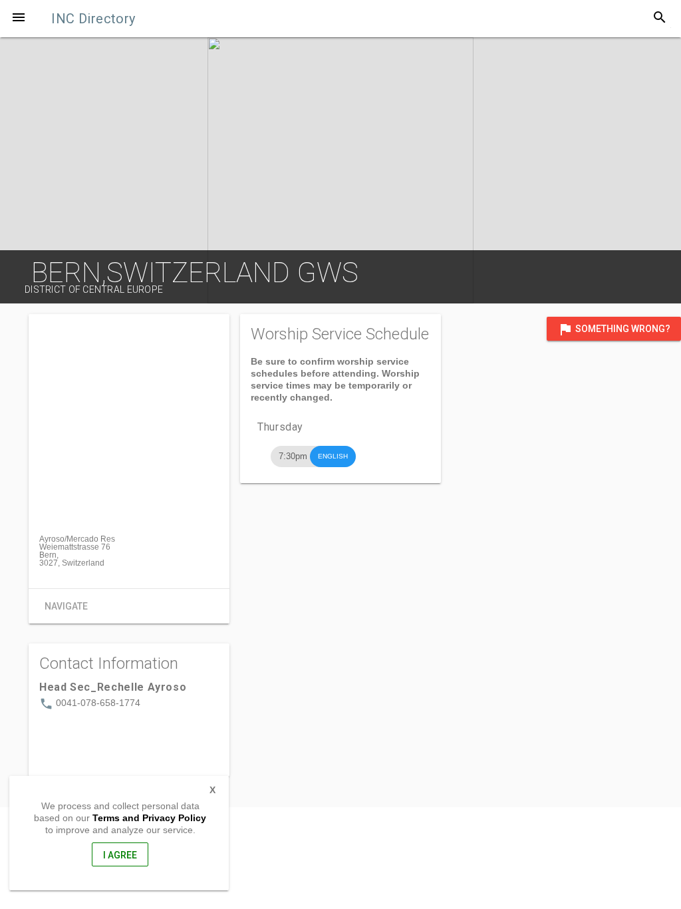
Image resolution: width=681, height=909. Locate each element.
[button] (19, 19)
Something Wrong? (613, 329)
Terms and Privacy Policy (149, 818)
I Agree (120, 855)
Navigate (66, 606)
